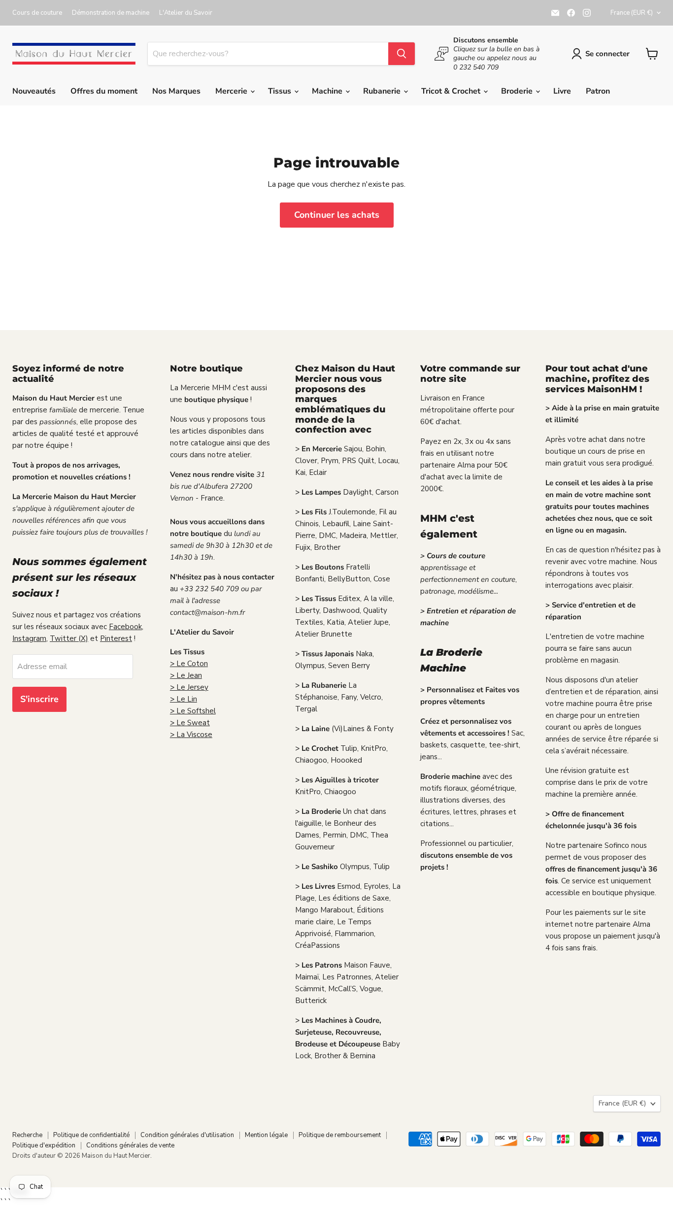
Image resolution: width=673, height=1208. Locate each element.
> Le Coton (189, 664)
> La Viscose (191, 734)
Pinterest (116, 638)
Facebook (125, 627)
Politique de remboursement (340, 1135)
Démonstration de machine (110, 13)
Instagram (29, 638)
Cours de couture (37, 13)
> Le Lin (183, 699)
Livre (562, 91)
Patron (598, 91)
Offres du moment (103, 91)
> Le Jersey (189, 687)
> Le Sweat (190, 723)
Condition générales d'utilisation (187, 1135)
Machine (328, 91)
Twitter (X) (69, 638)
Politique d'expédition (43, 1145)
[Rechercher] (401, 53)
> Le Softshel (193, 711)
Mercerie (232, 91)
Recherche (27, 1135)
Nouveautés (34, 91)
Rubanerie (383, 91)
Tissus (280, 91)
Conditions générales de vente (130, 1145)
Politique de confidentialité (91, 1135)
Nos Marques (176, 91)
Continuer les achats (336, 215)
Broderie (518, 91)
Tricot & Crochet (451, 91)
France (631, 12)
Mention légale (266, 1135)
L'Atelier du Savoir (185, 13)
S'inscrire (39, 699)
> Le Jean (186, 675)
